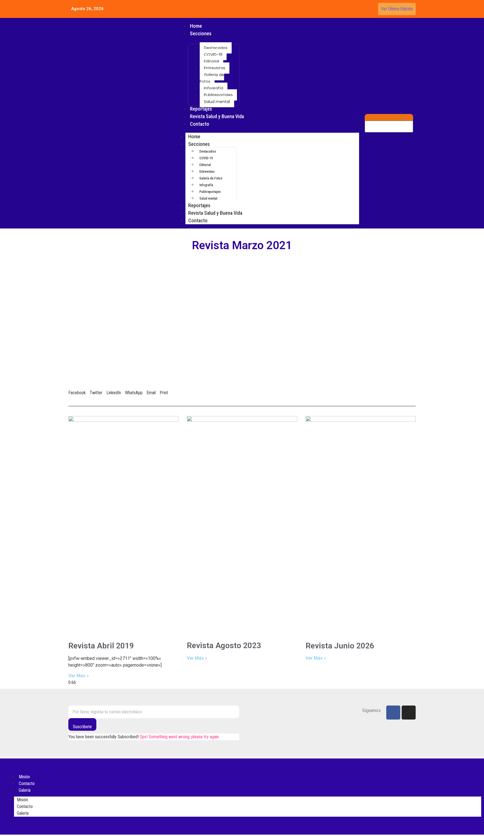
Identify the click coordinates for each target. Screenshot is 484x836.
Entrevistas (214, 68)
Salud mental (217, 101)
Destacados (215, 48)
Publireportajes (218, 95)
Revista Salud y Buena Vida (217, 116)
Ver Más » (78, 675)
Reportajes (201, 109)
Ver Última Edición (397, 8)
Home (196, 26)
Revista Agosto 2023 (224, 645)
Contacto (199, 124)
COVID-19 (213, 54)
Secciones (200, 33)
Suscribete (82, 726)
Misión (22, 799)
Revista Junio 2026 (340, 645)
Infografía (213, 88)
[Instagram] (409, 713)
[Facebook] (393, 713)
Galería (25, 790)
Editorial (211, 61)
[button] (77, 389)
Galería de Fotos (212, 78)
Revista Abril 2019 (101, 645)
